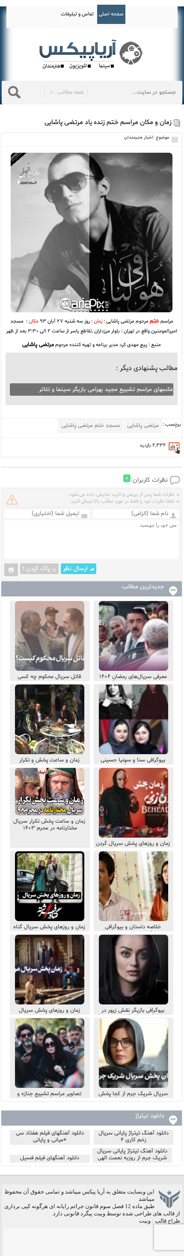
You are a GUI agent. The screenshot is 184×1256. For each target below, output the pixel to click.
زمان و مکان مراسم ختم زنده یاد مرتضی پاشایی (108, 122)
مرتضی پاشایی (143, 426)
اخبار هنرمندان (138, 137)
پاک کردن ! (36, 568)
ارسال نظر (75, 568)
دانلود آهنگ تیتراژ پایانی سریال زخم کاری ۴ (133, 1136)
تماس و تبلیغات (77, 14)
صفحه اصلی (111, 14)
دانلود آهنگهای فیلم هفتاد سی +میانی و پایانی (50, 1136)
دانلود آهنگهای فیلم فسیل (49, 1158)
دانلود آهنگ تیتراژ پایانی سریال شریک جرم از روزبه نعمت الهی (132, 1154)
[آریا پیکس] (92, 55)
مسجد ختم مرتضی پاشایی (90, 426)
